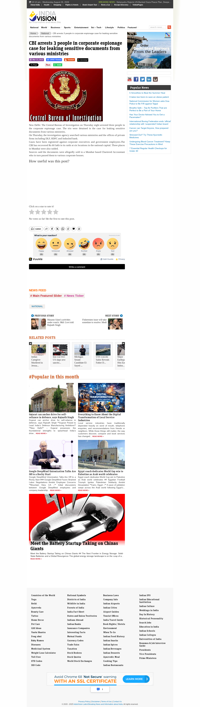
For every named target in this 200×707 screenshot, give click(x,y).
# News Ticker (74, 295)
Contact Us (117, 702)
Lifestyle (109, 27)
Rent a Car (105, 5)
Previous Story (44, 315)
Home (33, 33)
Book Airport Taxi (90, 5)
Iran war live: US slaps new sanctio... (59, 359)
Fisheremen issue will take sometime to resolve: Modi (94, 321)
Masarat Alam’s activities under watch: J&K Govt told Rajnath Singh (60, 322)
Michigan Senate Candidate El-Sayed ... (80, 361)
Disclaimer (95, 702)
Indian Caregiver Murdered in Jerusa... (37, 361)
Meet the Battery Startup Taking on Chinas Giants (74, 546)
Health (46, 5)
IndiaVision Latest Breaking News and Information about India (98, 704)
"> (63, 65)
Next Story (112, 315)
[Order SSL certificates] (100, 685)
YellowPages (138, 5)
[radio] (31, 212)
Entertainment (81, 27)
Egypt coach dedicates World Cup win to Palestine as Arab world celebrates (100, 473)
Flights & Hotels (71, 5)
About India (35, 5)
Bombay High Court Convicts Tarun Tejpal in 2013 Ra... (145, 2)
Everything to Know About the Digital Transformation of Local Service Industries (99, 417)
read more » (41, 433)
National (34, 27)
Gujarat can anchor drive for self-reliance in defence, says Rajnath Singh (51, 416)
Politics (121, 27)
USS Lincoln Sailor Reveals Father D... (102, 359)
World (44, 27)
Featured (132, 27)
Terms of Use (106, 702)
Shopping (57, 5)
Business (55, 27)
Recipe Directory (121, 5)
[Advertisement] (120, 16)
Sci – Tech (96, 27)
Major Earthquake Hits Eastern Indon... (123, 361)
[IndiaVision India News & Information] (45, 17)
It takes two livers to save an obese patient (149, 97)
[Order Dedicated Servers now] (149, 68)
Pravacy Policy (84, 702)
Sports (67, 27)
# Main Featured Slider (46, 295)
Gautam (71, 60)
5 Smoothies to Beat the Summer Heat (147, 93)
